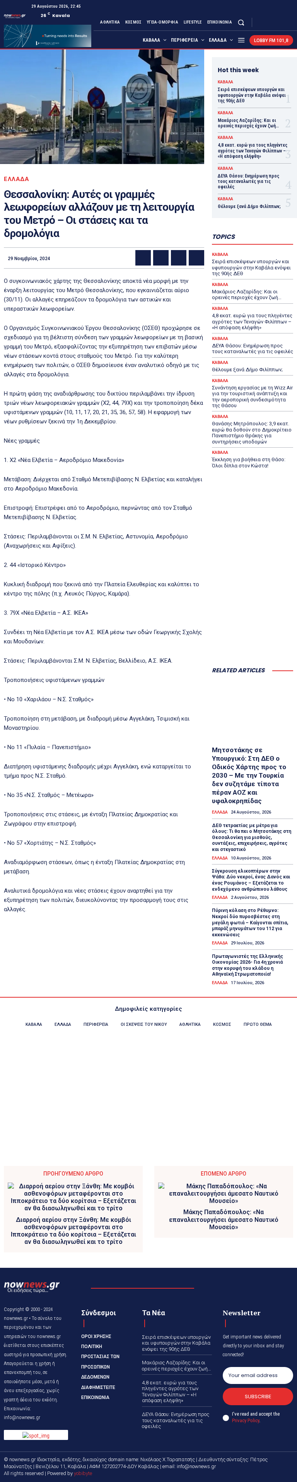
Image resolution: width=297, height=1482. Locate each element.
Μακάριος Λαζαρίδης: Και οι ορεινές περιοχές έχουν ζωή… (248, 123)
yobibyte (83, 1473)
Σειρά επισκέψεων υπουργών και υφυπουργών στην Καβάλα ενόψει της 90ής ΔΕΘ (252, 95)
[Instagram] (270, 22)
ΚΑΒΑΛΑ (225, 82)
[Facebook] (260, 22)
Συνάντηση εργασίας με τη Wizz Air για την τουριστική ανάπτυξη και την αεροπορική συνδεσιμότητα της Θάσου (252, 397)
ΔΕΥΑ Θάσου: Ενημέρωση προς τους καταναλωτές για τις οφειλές (248, 181)
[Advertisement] (252, 621)
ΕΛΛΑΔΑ (16, 179)
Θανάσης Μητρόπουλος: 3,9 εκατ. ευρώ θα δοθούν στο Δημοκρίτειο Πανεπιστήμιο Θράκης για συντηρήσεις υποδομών (252, 433)
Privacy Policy (245, 1420)
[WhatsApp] (196, 258)
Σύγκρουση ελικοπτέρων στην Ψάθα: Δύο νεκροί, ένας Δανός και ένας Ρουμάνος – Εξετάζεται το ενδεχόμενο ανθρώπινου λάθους (251, 880)
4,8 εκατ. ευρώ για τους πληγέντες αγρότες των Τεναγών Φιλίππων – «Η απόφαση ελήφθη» (252, 150)
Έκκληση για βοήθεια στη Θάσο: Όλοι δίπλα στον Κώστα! (248, 463)
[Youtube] (288, 22)
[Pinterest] (178, 258)
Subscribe (258, 1396)
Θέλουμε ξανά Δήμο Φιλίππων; (249, 206)
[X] (279, 22)
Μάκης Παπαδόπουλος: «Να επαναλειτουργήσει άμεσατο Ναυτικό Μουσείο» (223, 1219)
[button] (241, 22)
